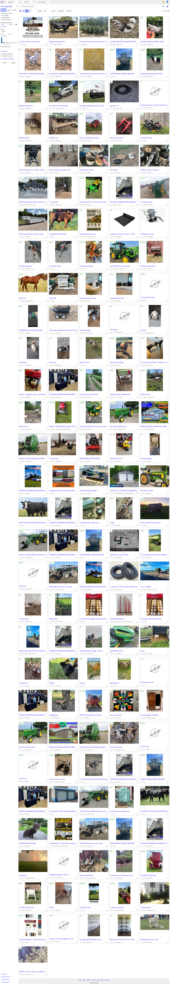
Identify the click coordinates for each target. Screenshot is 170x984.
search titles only (7, 13)
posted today (6, 17)
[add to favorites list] (20, 44)
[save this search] (167, 6)
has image (5, 15)
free (3, 31)
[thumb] (23, 10)
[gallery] (27, 10)
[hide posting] (46, 44)
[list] (20, 10)
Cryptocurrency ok (7, 56)
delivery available (7, 54)
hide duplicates (6, 19)
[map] (30, 10)
